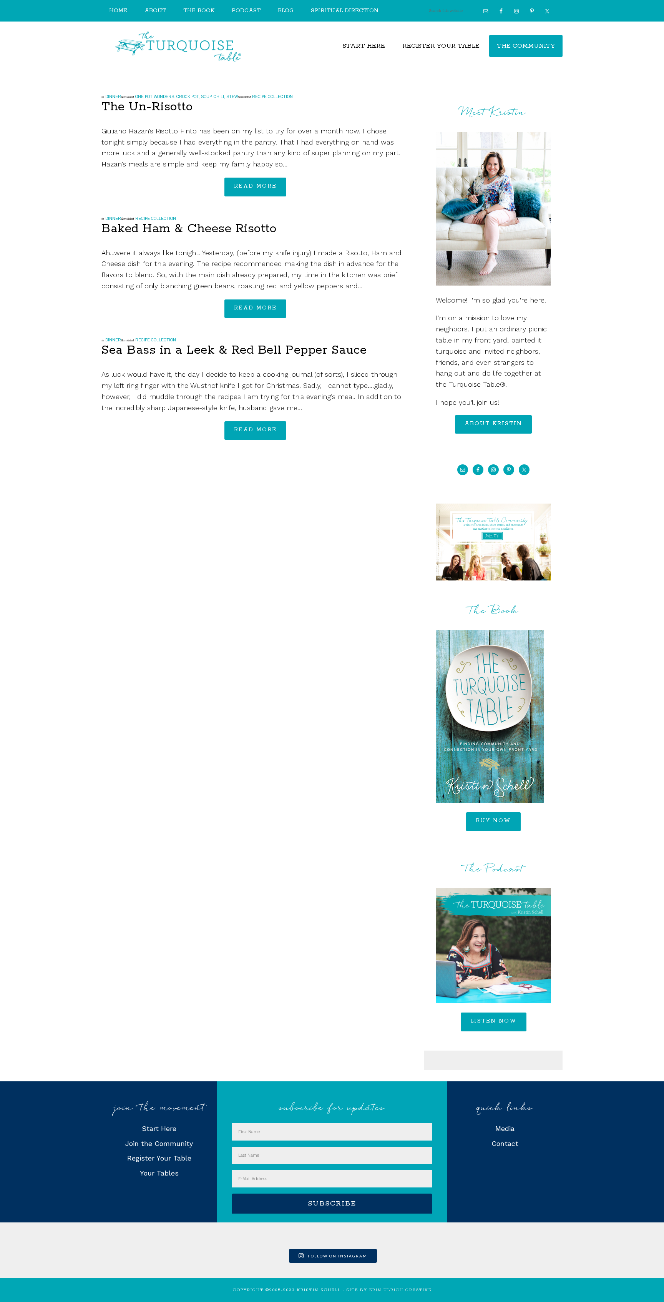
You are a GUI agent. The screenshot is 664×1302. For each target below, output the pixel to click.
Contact (504, 1143)
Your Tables (159, 1173)
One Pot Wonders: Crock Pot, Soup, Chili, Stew (186, 97)
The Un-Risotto (147, 107)
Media (505, 1128)
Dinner (113, 97)
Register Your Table (159, 1158)
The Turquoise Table (178, 46)
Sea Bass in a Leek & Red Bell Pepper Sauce (234, 350)
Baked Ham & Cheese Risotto (188, 229)
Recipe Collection (272, 97)
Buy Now (493, 820)
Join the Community (159, 1143)
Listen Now (493, 1021)
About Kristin (493, 423)
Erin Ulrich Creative (400, 1290)
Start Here (159, 1128)
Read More (255, 186)
